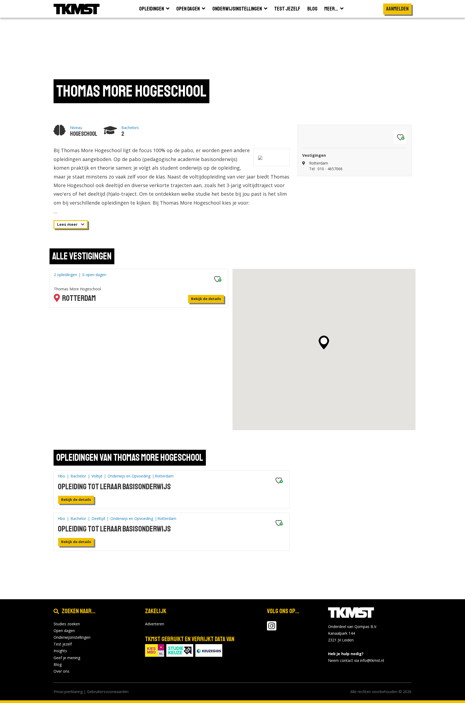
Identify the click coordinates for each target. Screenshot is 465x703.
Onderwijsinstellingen (72, 637)
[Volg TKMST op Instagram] (271, 628)
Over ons (61, 671)
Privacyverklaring (68, 691)
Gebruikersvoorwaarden (108, 691)
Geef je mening (67, 657)
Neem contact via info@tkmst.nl (356, 660)
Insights (60, 650)
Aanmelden (397, 8)
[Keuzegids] (208, 649)
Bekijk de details (206, 298)
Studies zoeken (67, 623)
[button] (324, 342)
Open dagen (64, 630)
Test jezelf (63, 644)
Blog (58, 664)
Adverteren (154, 623)
